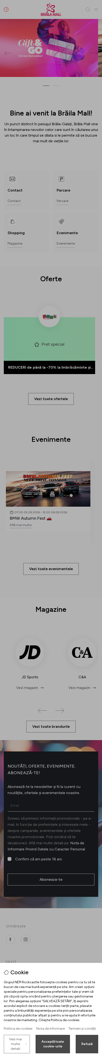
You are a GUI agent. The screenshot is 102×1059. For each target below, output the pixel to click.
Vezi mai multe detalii (15, 1044)
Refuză (87, 1044)
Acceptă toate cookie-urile (53, 1044)
